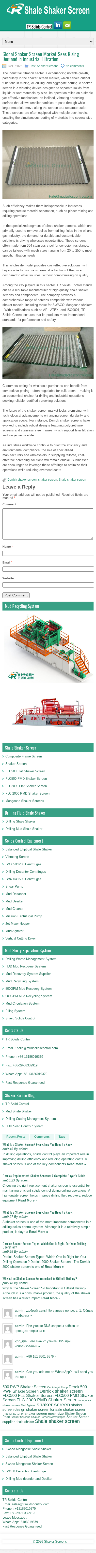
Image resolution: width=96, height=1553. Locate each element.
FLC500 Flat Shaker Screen (25, 771)
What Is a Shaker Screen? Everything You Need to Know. (37, 1212)
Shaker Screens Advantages (48, 1416)
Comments (42, 1136)
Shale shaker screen (72, 479)
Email (7, 562)
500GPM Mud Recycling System (28, 996)
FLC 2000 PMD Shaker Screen (27, 793)
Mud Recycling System (22, 981)
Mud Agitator (28, 1405)
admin (19, 1310)
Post (32, 66)
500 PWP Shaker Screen (24, 1387)
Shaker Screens (47, 66)
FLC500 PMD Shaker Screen (26, 778)
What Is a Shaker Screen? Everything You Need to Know (37, 1144)
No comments (74, 66)
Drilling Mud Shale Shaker (23, 829)
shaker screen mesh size (44, 1413)
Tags (62, 1136)
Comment (9, 504)
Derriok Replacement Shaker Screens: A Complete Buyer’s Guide (43, 1175)
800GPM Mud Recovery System (28, 988)
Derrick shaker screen (22, 479)
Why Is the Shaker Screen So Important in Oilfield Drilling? (39, 1278)
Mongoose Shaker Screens (24, 801)
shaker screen (47, 479)
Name (7, 546)
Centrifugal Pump (57, 1387)
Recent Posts (15, 1136)
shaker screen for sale (44, 1409)
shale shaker (25, 1422)
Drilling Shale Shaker (20, 821)
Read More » (76, 1164)
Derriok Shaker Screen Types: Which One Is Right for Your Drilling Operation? (44, 1245)
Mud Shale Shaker (18, 1111)
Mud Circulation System (22, 1003)
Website (8, 578)
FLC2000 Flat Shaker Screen (26, 786)
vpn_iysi (21, 1341)
